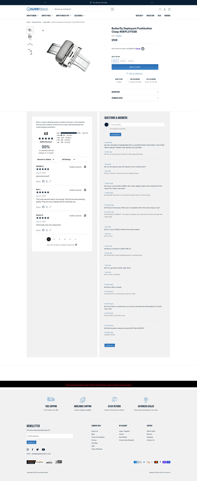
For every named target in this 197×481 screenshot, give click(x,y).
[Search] (112, 9)
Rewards (167, 15)
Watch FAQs (151, 431)
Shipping (150, 437)
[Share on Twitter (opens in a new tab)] (47, 181)
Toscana (118, 36)
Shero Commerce (165, 472)
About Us (95, 431)
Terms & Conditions (98, 437)
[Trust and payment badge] (35, 462)
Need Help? (139, 15)
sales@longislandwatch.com (41, 454)
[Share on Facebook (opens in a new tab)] (43, 181)
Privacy (94, 440)
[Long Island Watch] (37, 9)
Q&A (93, 446)
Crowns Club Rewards (126, 440)
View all (109, 345)
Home (28, 22)
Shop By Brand (31, 15)
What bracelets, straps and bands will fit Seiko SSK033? (125, 328)
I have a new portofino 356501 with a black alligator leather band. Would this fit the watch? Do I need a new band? (133, 187)
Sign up (31, 442)
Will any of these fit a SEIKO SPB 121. (118, 249)
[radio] (72, 133)
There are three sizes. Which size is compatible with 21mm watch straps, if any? (133, 208)
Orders (121, 434)
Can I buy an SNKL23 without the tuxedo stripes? (123, 229)
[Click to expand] (43, 30)
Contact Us (150, 440)
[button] (30, 30)
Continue (115, 134)
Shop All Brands (97, 449)
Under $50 (46, 22)
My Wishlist (123, 437)
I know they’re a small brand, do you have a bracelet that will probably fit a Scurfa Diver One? (132, 308)
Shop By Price (46, 15)
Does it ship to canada (113, 287)
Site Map (95, 443)
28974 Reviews (48, 142)
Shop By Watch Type (62, 15)
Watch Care (150, 15)
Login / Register (124, 431)
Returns (149, 434)
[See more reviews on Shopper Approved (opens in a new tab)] (50, 181)
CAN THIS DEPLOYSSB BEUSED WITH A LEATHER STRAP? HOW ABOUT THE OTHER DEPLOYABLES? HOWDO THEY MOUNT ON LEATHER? (134, 146)
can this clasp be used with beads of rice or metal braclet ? (126, 167)
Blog (159, 15)
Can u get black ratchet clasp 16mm (118, 268)
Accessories (78, 15)
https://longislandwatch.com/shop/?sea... (129, 255)
